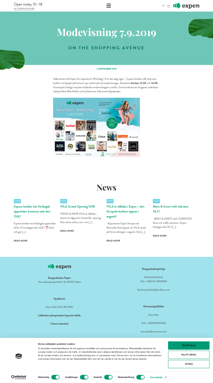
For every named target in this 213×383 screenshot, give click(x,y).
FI (163, 6)
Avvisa (189, 364)
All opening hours (24, 8)
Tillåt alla (189, 345)
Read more (20, 240)
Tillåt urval (188, 354)
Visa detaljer (156, 377)
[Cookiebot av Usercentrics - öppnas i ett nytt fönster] (18, 377)
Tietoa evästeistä (59, 324)
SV (168, 6)
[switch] (84, 377)
